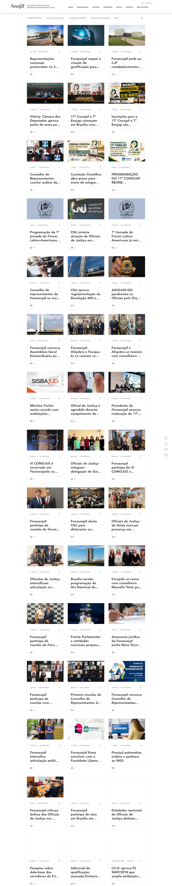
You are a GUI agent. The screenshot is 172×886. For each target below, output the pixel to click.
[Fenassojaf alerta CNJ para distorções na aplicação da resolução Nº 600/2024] (86, 497)
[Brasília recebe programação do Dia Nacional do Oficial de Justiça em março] (86, 555)
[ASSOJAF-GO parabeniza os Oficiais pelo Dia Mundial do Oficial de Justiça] (127, 266)
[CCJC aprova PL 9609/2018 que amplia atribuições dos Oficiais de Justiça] (127, 844)
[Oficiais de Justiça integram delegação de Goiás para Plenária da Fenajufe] (86, 440)
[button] (142, 18)
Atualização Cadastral (77, 18)
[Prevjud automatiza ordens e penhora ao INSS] (127, 729)
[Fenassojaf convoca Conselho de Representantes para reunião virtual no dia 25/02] (127, 671)
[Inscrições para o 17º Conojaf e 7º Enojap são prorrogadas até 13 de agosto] (127, 93)
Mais (116, 18)
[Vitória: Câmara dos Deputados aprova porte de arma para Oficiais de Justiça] (45, 93)
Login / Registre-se (147, 3)
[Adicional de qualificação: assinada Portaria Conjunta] (86, 844)
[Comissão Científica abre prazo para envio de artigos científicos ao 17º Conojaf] (86, 151)
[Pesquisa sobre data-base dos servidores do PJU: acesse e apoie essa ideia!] (45, 844)
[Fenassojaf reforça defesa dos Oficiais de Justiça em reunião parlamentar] (45, 787)
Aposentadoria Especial (100, 18)
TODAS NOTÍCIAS (34, 18)
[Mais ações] (60, 51)
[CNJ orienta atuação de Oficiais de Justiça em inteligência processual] (86, 208)
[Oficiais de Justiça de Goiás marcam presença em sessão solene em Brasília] (127, 497)
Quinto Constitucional (55, 18)
